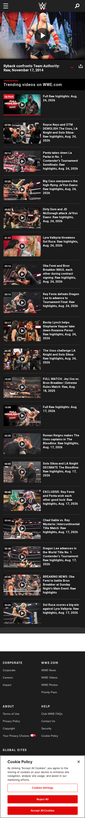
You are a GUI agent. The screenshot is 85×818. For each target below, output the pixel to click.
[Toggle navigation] (5, 6)
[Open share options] (80, 66)
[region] (42, 786)
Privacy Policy (11, 721)
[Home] (42, 6)
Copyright (9, 728)
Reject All (42, 799)
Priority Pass (49, 692)
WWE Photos (49, 684)
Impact (7, 684)
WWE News (48, 670)
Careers (8, 677)
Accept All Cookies (42, 810)
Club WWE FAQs (51, 713)
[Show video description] (72, 66)
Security (46, 728)
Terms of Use (11, 713)
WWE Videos (49, 677)
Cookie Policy (49, 735)
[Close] (78, 761)
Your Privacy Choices (12, 735)
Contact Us (48, 721)
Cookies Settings (42, 787)
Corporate (9, 670)
